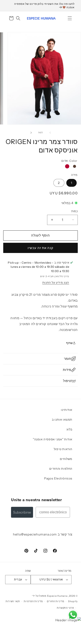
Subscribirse (22, 512)
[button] (70, 18)
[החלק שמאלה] (50, 132)
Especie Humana (57, 595)
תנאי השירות (13, 601)
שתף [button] (69, 343)
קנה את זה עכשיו (40, 248)
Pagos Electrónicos (58, 478)
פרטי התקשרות (65, 607)
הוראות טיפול (63, 449)
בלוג (69, 429)
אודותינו (66, 410)
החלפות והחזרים (60, 469)
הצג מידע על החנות (55, 282)
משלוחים (66, 459)
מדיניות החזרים (55, 601)
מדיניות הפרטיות (33, 601)
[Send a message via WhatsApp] (73, 615)
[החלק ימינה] (31, 132)
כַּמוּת (74, 211)
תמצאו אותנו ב (62, 419)
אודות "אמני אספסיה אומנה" (52, 439)
